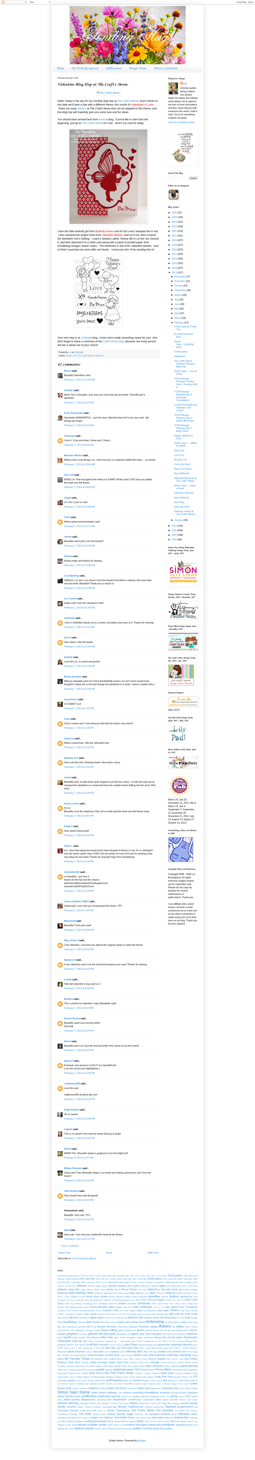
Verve (79, 1418)
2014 (175, 268)
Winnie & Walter (88, 1424)
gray (129, 1334)
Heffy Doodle (78, 1337)
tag (114, 1407)
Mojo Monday (63, 1355)
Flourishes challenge (128, 1327)
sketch (94, 1392)
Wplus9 (79, 1428)
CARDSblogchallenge (120, 1300)
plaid (164, 1373)
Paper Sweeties (171, 1366)
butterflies (154, 1296)
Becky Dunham (72, 676)
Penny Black (163, 1369)
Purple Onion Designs (85, 1380)
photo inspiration (190, 1369)
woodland (181, 1425)
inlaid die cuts (79, 1341)
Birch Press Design (188, 1289)
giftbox (186, 1330)
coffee (111, 1307)
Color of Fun (158, 1307)
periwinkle (177, 1369)
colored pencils (87, 1310)
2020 (175, 240)
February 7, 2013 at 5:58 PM (79, 835)
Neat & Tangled (156, 1359)
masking (114, 1351)
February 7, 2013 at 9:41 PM (79, 1050)
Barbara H (69, 960)
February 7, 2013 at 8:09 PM (79, 930)
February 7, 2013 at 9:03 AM (79, 445)
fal (181, 1322)
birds (72, 1292)
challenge (103, 1303)
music (60, 1359)
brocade (81, 1297)
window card (192, 1421)
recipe (152, 1380)
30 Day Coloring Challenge (141, 1282)
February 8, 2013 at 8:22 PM (79, 1200)
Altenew (82, 1285)
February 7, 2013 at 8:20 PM (79, 969)
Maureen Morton (73, 455)
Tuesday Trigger (125, 1414)
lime (136, 1348)
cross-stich (121, 1314)
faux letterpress (69, 1327)
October (178, 285)
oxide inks (79, 1366)
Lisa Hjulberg (71, 575)
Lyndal (68, 979)
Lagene (68, 1129)
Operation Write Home (139, 1362)
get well (163, 1330)
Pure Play (179, 502)
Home (60, 68)
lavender (103, 1344)
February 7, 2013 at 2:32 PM (79, 747)
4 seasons (159, 1282)
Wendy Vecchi (113, 1421)
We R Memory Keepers (73, 1421)
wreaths (97, 1429)
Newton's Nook (65, 1362)
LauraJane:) (70, 699)
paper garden (114, 1366)
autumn (62, 1289)
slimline (127, 1392)
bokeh (179, 1293)
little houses (157, 1348)
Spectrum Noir (72, 1396)
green (135, 1333)
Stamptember (120, 1399)
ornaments (171, 1362)
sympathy (107, 1407)
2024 (175, 222)
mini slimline (174, 1351)
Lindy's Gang (145, 1348)
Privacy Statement (166, 68)
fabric (176, 1322)
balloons (90, 1289)
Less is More (76, 1348)
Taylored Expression (154, 1407)
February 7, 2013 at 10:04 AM (79, 464)
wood (121, 1425)
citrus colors (181, 1303)
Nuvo (77, 1362)
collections (127, 1307)
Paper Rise (127, 1366)
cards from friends (101, 1300)
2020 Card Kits (185, 1279)
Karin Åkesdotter (73, 413)
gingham (72, 1333)
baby (83, 1289)
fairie (67, 1230)
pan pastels (90, 1366)
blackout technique (104, 1293)
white (140, 1421)
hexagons (131, 1337)
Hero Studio (120, 1337)
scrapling (165, 1384)
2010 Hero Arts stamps (91, 1276)
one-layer (102, 1362)
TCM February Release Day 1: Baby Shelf (183, 428)
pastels (100, 1369)
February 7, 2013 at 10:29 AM (79, 545)
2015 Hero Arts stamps (106, 1279)
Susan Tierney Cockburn (89, 1407)
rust (87, 1384)
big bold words (169, 1289)
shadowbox (131, 1388)
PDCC (137, 1369)
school (101, 1384)
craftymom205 (72, 1083)
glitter (106, 1334)
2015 (175, 263)
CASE (186, 1300)
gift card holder (175, 1330)
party (92, 1369)
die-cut (73, 1317)
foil (174, 1327)
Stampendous (88, 1399)
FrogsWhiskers (63, 1330)
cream (93, 1314)
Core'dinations (149, 1310)
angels (104, 1286)
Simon (181, 1388)
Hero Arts (107, 1337)
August (178, 295)
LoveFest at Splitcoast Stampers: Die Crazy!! (185, 408)
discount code (110, 1318)
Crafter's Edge (82, 1314)
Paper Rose (138, 1366)
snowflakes (151, 1392)
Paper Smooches (154, 1366)
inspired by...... (113, 1341)
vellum (194, 1414)
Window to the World (67, 1425)
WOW (71, 1429)
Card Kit (79, 1300)
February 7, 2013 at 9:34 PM (79, 1030)
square (181, 1396)
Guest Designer (153, 1334)
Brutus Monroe (116, 1296)
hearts (69, 355)
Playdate (179, 1373)
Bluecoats (160, 1293)
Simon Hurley (191, 1388)
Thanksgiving (123, 1410)
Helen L (68, 846)
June (177, 304)
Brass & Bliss (63, 1297)
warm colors (140, 1418)
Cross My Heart (182, 464)
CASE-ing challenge (73, 1304)
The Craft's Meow (92, 123)
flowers (165, 1326)
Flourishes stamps (148, 1326)
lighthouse (87, 1348)
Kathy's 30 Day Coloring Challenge (177, 1341)
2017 (175, 254)
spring (174, 1396)
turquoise (165, 1414)
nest (168, 1359)
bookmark (187, 1293)
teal (196, 1407)
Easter (96, 1322)
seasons (84, 1388)
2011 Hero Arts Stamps (113, 1275)
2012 (175, 526)
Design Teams (137, 68)
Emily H (68, 826)
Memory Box (134, 1351)
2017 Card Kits (139, 1279)
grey (142, 1334)
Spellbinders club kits (109, 1396)
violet (100, 1417)
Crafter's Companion (66, 1314)
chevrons (112, 1303)
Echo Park (104, 1322)
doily (187, 1317)
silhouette (167, 1388)
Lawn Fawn (130, 1344)
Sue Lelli (69, 475)
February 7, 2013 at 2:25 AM (79, 402)
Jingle (67, 498)
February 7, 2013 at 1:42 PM (79, 708)
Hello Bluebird (93, 1337)
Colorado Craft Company (68, 1310)
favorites (82, 1327)
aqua (162, 1285)
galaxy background (127, 1330)
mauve (122, 1351)
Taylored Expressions (179, 1406)
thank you (101, 1411)
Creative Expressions (106, 1314)
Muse (195, 1355)
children (122, 1303)
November (180, 281)
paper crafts (101, 1366)
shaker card (143, 1388)
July (176, 299)
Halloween (192, 1334)
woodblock (129, 1425)
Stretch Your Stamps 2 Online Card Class (109, 1403)
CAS (143, 1300)
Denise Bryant (72, 1018)
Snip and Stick (181, 507)
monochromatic (96, 1355)
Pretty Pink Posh (164, 1377)
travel (95, 1414)
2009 (175, 539)
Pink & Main (102, 1373)
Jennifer (68, 390)
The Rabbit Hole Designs (186, 1411)
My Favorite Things (77, 1358)
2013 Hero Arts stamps (156, 1276)
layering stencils (181, 1344)
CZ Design (132, 1314)
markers (88, 1352)
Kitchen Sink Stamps (76, 1345)
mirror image (192, 1352)
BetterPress (154, 1289)
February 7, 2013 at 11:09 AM (79, 607)
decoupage (151, 1314)
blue (152, 1292)
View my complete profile (181, 122)
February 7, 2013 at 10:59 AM (79, 588)
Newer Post (64, 1252)
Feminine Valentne (184, 493)
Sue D (67, 637)
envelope (169, 1322)
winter (102, 1424)
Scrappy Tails (176, 1384)
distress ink (122, 1318)
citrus (171, 1304)
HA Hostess (180, 1334)
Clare (67, 719)
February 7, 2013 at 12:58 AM (79, 379)
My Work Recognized (84, 68)
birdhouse (62, 1293)
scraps (186, 1384)
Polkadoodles (63, 1377)
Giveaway (83, 1334)
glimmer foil (95, 1333)
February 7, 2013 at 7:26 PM (79, 891)
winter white (112, 1425)
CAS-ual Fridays (156, 1300)
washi (148, 1418)
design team (163, 1314)
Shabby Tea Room (116, 1388)
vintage (94, 1417)
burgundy (142, 1296)
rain (130, 1380)
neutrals (174, 1359)
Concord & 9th (110, 1310)
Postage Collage (114, 1377)
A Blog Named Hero (174, 1282)
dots (89, 1321)
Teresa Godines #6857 (76, 901)
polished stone (191, 1373)
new (181, 1359)
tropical (111, 1414)
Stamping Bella (104, 1399)
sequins (93, 1388)
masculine (98, 1351)
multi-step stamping (178, 1355)
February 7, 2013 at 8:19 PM (79, 949)
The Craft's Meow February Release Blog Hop (184, 364)
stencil (165, 1399)
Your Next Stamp (151, 1428)
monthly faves (112, 1355)
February (179, 322)
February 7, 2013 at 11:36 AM (79, 666)
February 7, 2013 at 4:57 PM (79, 816)
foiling (180, 1326)
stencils (62, 1403)
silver (175, 1388)
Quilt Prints (100, 1380)
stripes (133, 1403)
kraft (89, 1344)
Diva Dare (180, 1318)
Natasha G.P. (71, 758)
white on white (150, 1421)
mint (184, 1351)
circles (165, 1303)
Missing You (180, 459)
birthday (81, 1292)
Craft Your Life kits (189, 1310)
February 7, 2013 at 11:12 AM (79, 627)
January (178, 520)
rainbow (137, 1380)
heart (59, 1337)
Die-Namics (84, 1318)
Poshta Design (98, 1377)
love (166, 1348)
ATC (185, 1286)
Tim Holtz (85, 1413)
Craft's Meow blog (113, 341)
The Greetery (164, 1410)
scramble (128, 1384)
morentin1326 (71, 872)
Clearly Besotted (98, 1307)
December (180, 276)
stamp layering (72, 1399)
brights (74, 1296)
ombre (93, 1362)
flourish (102, 1326)
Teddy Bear (85, 1410)
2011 (174, 530)
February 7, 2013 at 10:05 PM (79, 1073)
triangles (102, 1414)
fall (184, 1322)
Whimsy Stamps (128, 1421)
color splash (171, 1307)
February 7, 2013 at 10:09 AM (79, 487)
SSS (187, 1396)
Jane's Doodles (143, 1341)
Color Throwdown (188, 1307)
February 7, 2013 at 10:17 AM (79, 526)
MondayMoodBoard (78, 1355)
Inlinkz (91, 1341)
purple (71, 1380)
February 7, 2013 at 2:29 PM (79, 728)
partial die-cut (83, 1369)
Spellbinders (89, 1396)
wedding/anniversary (95, 1421)
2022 (175, 231)
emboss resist (137, 1322)
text (94, 1410)
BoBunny (171, 1293)
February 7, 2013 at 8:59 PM (79, 988)
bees (145, 1289)
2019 (175, 245)
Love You (179, 455)
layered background (148, 1345)
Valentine (99, 355)
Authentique (192, 1286)
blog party (144, 1293)
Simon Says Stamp (73, 1392)
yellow (137, 1428)
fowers (187, 1327)
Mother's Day (141, 1355)
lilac (113, 1348)
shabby (102, 1388)
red (74, 355)
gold (112, 1333)
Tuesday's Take (142, 1414)
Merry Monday (150, 1351)
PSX (190, 1377)
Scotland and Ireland (114, 1384)
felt (88, 1326)
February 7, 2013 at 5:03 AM (79, 425)
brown (89, 1296)
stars (158, 1399)
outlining (69, 1366)
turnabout (155, 1414)
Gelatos (156, 1330)
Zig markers (166, 1428)
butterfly (164, 1297)
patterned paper (123, 1369)
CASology (87, 1303)
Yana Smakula (108, 1428)
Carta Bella (135, 1300)
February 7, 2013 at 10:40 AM (79, 565)
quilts (125, 1380)
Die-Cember (63, 1318)
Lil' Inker (105, 1348)
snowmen (165, 1392)
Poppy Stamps (83, 1377)
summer (184, 1403)
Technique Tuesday (68, 1410)
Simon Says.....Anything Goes (184, 344)
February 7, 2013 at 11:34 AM (79, 646)
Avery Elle (74, 1289)
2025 (175, 217)
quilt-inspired (114, 1380)
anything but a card (128, 1286)
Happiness (179, 356)
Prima (184, 1377)
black (90, 1292)
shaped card (155, 1388)
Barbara (68, 999)
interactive (125, 1341)
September (180, 290)
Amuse (91, 1286)
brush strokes (101, 1296)
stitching (73, 1403)
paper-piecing (189, 1365)
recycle (159, 1380)
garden (140, 1330)
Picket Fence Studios (78, 1373)
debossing (142, 1314)
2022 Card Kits (73, 1282)
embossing (155, 1321)
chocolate (132, 1303)
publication (62, 1380)
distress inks (136, 1317)
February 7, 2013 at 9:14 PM (79, 1008)
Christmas (143, 1303)
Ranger (145, 1380)
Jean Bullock (71, 1191)
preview (177, 1377)
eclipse (113, 1322)
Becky (67, 371)
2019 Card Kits (170, 1279)
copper (132, 1310)
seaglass (75, 1388)
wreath (89, 1428)
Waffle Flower (127, 1417)
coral (139, 1310)
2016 (175, 258)
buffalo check (130, 1296)
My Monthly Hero (99, 1359)
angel (98, 1286)
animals (112, 1286)
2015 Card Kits (87, 1279)
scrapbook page (140, 1384)
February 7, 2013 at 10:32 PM (79, 1099)
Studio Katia (144, 1403)
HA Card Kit (168, 1334)
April (177, 313)
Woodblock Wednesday (148, 1425)
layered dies (164, 1344)
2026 (175, 212)
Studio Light (156, 1403)
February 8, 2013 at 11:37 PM (79, 1239)
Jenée (67, 777)
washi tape (157, 1417)
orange (155, 1362)
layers (195, 1345)
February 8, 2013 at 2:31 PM (79, 1180)
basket (110, 1289)
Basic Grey (100, 1289)
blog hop (135, 1293)
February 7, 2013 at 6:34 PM (79, 861)
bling (116, 1293)
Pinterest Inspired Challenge (147, 1373)
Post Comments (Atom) (84, 1258)
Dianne (68, 556)
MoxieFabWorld (157, 1355)
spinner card (126, 1396)
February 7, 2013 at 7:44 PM (79, 910)
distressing (170, 1317)
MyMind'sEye (115, 1359)
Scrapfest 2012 (154, 1384)
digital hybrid (96, 1317)
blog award (124, 1293)
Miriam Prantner (73, 1168)
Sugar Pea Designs (170, 1403)
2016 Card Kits (124, 1279)
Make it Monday (182, 1348)
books (195, 1293)
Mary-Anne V (71, 940)
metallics (162, 1351)
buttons (174, 1296)
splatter (136, 1396)
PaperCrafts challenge (66, 1370)
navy (145, 1359)
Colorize (98, 1310)
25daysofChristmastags (118, 1282)
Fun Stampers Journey (82, 1330)
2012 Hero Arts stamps (135, 1276)
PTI (195, 1376)
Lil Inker (96, 1348)
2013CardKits (175, 1275)
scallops (93, 1384)
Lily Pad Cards (124, 1348)
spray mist (164, 1396)
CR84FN (174, 1310)
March (178, 318)
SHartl (67, 1149)
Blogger (142, 1440)
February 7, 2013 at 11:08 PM (79, 1118)
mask (106, 1352)
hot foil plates (175, 1337)
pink (92, 1373)
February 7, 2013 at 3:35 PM (79, 793)
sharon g (69, 738)
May (176, 308)
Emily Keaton (71, 1109)
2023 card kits (87, 1282)
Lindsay (85, 337)
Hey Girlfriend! (181, 473)
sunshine (71, 1407)
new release (191, 1359)
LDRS (60, 1348)
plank (171, 1373)
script (68, 1388)
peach (145, 1369)
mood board (127, 1355)
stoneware (84, 1403)
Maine (171, 1348)
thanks (110, 1410)
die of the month (189, 1314)
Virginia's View (111, 1417)
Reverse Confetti (176, 1380)
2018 (175, 249)
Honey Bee (161, 1337)
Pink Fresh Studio (122, 1373)
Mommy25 (70, 921)
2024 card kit (101, 1282)
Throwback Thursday (67, 1414)
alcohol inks (70, 1286)
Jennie (68, 536)
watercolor (169, 1417)
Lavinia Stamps (115, 1345)
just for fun (156, 1341)
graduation (121, 1334)
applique (154, 1286)
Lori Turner (70, 598)
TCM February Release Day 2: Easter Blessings (184, 418)
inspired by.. (99, 1341)
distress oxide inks (154, 1317)
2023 (175, 226)
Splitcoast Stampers (149, 1396)
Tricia (67, 517)
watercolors (181, 1417)
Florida (94, 1327)
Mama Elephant (76, 1351)
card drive (70, 1300)
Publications (113, 68)
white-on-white (163, 1421)
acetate (187, 1282)
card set (88, 1300)
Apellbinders (144, 1286)
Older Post (152, 1252)
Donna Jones (71, 803)
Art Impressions (174, 1286)
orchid (163, 1362)
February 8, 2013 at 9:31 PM (79, 1219)
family (189, 1322)
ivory (133, 1341)
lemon (67, 1348)
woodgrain (168, 1424)
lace (95, 1344)
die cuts (174, 1313)
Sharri (67, 1041)
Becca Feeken (129, 1289)
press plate (135, 1377)
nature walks (128, 1359)
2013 (175, 272)
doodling (82, 1322)
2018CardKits (154, 1279)
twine (174, 1414)
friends (194, 1327)
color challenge (142, 1306)
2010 (175, 535)
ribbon (187, 1380)
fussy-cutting (109, 1330)
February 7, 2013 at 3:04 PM (79, 767)
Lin (185, 83)
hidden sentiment (145, 1337)
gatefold (148, 1330)
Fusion (97, 1330)
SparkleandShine (179, 1393)
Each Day (179, 450)
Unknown (69, 436)
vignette (85, 1418)
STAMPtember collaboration (141, 1399)
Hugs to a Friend (182, 469)
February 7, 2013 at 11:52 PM (79, 1138)
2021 (175, 235)
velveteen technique (66, 1417)
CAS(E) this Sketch (174, 1300)
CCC (95, 1303)
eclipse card (123, 1322)
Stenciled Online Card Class (183, 1399)
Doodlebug (70, 1321)
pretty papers (147, 1377)
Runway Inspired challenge (72, 1384)
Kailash (68, 657)
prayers (126, 1377)
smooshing (138, 1392)
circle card (156, 1303)
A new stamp (180, 351)
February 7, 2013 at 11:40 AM (79, 689)
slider (120, 1393)
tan (141, 1407)
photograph (62, 1373)
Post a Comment (70, 1246)
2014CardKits (71, 1279)
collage (118, 1307)
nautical (138, 1359)
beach (117, 1289)
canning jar (186, 1296)
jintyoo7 (68, 1061)
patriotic (109, 1369)
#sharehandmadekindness (68, 1276)
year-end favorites (124, 1428)
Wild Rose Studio (178, 1421)
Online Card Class (118, 1362)
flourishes (112, 1326)
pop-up (73, 1377)
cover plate (163, 1310)
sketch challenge (108, 1392)
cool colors (124, 1310)
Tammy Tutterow (128, 1406)
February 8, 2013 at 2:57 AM (79, 1157)
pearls (152, 1369)
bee (140, 1289)
